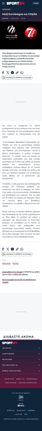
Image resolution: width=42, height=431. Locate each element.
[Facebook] (3, 72)
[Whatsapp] (21, 72)
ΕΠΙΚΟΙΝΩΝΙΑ (32, 379)
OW (26, 414)
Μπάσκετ (16, 263)
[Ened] (21, 405)
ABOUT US (20, 379)
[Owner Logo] (21, 397)
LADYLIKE (18, 414)
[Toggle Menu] (3, 3)
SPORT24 (10, 410)
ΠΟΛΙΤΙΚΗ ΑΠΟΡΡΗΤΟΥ (28, 382)
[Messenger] (12, 72)
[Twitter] (7, 72)
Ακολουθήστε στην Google (12, 272)
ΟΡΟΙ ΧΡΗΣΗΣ (10, 382)
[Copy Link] (17, 72)
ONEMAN (31, 410)
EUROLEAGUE (6, 263)
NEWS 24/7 (21, 410)
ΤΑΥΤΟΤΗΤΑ (9, 379)
